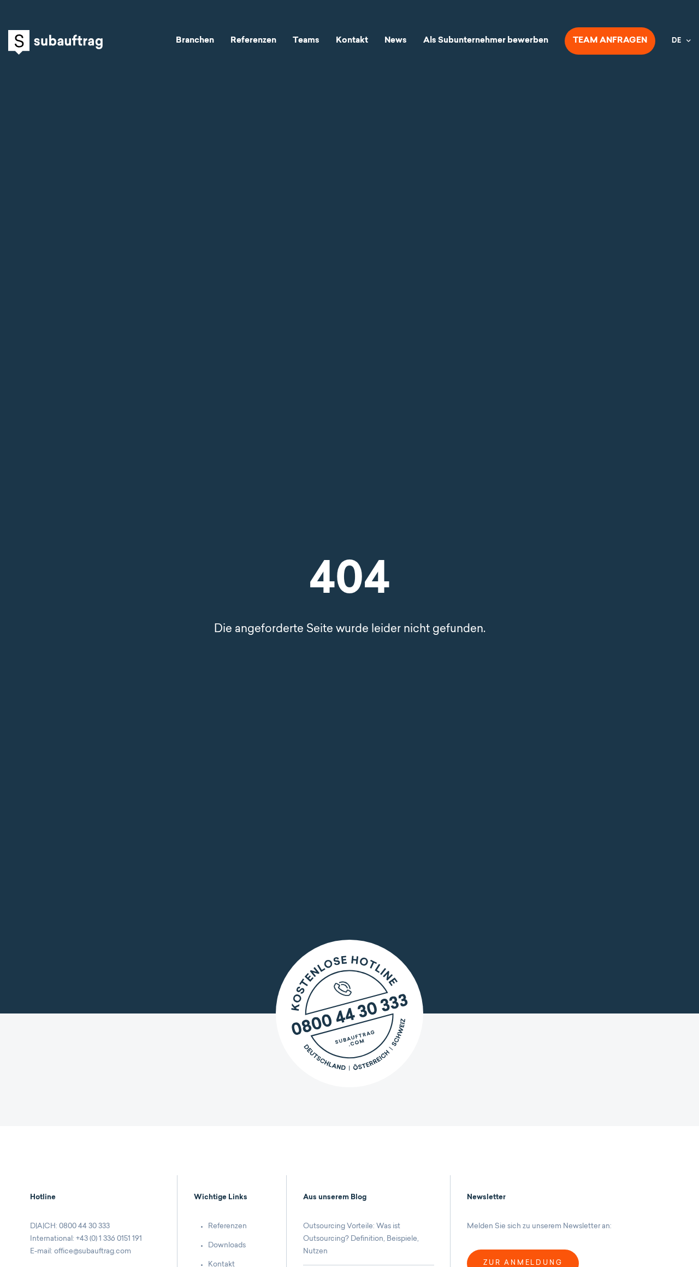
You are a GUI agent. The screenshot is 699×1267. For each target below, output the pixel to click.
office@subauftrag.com (92, 1251)
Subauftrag (55, 42)
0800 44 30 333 (84, 1226)
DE (676, 41)
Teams (306, 41)
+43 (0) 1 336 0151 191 (109, 1238)
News (395, 41)
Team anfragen (610, 41)
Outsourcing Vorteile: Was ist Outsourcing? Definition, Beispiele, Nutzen (361, 1239)
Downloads (227, 1245)
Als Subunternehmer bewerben (485, 41)
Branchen (195, 41)
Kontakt (352, 41)
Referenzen (253, 41)
